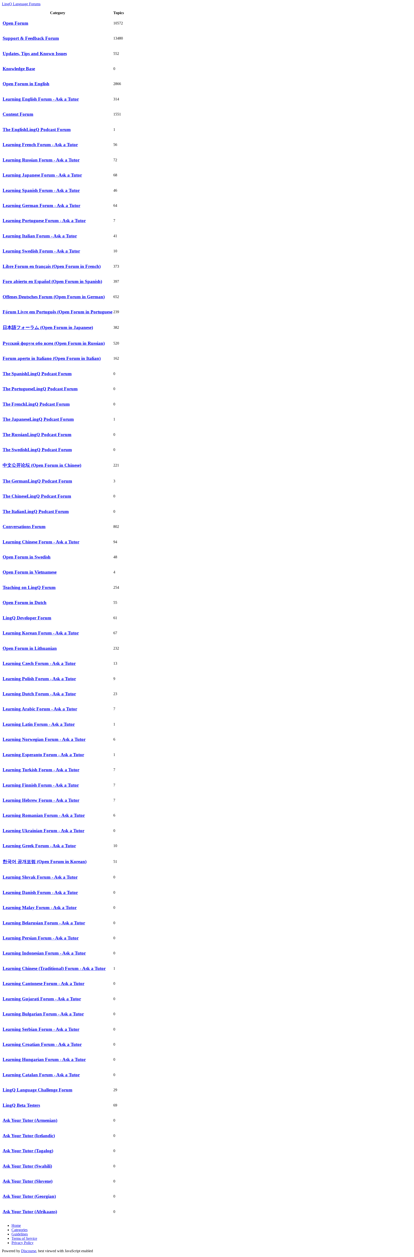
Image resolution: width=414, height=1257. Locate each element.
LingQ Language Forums (21, 4)
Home (16, 1225)
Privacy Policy (23, 1243)
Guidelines (20, 1234)
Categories (20, 1230)
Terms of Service (24, 1238)
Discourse (28, 1251)
